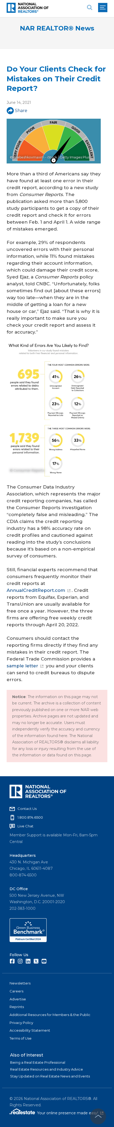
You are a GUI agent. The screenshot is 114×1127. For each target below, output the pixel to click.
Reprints (17, 1007)
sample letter (22, 665)
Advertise (18, 999)
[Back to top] (98, 1116)
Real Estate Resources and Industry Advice (46, 1069)
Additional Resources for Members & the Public (50, 1015)
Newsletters (20, 983)
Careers (16, 991)
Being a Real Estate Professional (37, 1062)
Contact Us (27, 808)
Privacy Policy (21, 1022)
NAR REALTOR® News (57, 28)
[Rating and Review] (28, 940)
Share (21, 110)
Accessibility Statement (30, 1030)
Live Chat (25, 826)
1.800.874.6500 (30, 817)
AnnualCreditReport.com (36, 590)
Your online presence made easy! (70, 1113)
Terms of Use (21, 1038)
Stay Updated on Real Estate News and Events (50, 1076)
